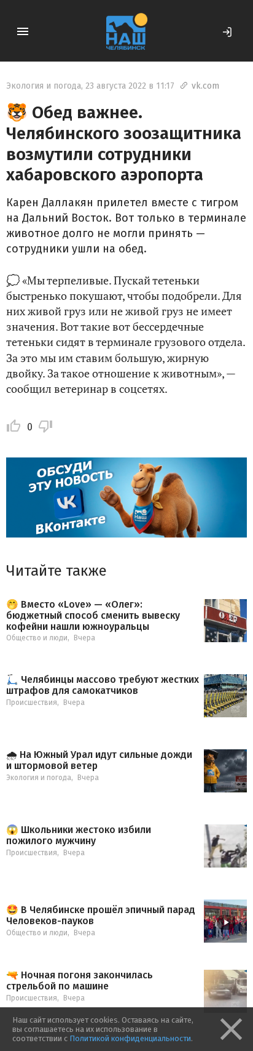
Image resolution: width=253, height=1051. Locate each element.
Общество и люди (37, 638)
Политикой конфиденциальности (130, 1038)
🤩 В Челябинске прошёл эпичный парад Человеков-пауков (100, 915)
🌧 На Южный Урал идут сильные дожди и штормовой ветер (99, 760)
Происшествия (31, 702)
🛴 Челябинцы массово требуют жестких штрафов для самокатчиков (102, 685)
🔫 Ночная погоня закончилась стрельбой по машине (79, 980)
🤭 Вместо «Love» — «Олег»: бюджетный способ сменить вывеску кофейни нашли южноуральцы (93, 615)
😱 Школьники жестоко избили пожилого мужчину (78, 835)
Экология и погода (43, 86)
